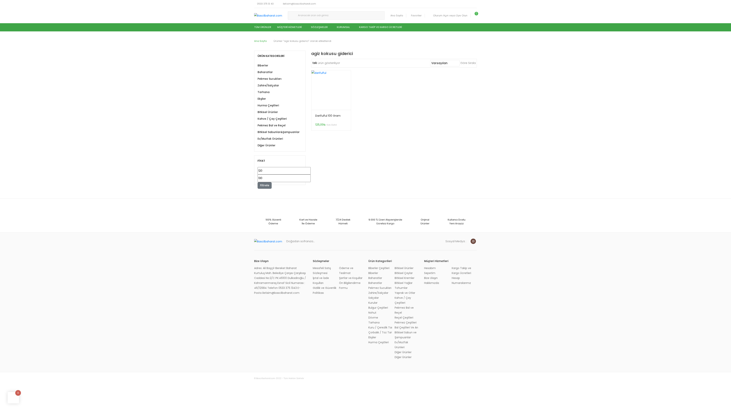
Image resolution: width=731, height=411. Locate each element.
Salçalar (373, 298)
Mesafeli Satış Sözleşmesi (322, 270)
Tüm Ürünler (262, 27)
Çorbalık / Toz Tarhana (380, 332)
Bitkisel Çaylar (404, 273)
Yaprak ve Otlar (405, 293)
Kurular (372, 303)
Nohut (372, 313)
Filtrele (264, 185)
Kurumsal (343, 27)
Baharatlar (265, 72)
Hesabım (430, 268)
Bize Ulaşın (431, 278)
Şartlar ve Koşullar (350, 278)
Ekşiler (262, 99)
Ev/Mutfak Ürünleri (270, 139)
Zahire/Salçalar (268, 85)
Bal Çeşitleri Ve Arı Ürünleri (406, 327)
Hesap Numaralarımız (461, 280)
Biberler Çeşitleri (378, 268)
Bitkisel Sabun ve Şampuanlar (406, 335)
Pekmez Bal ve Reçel (272, 125)
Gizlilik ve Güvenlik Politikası (324, 290)
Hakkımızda (431, 283)
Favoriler (416, 15)
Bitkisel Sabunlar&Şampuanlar (279, 132)
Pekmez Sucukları (270, 79)
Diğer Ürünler (266, 145)
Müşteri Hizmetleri (289, 27)
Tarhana (264, 92)
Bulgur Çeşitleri (378, 308)
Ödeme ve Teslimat (346, 270)
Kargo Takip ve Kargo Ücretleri (380, 27)
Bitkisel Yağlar (404, 283)
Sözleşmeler (319, 27)
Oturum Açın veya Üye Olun (450, 15)
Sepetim (429, 273)
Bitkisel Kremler (404, 278)
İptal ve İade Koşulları (321, 280)
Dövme (373, 317)
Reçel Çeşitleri (404, 317)
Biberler (263, 65)
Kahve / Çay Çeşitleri (272, 119)
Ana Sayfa (396, 15)
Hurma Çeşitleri (268, 105)
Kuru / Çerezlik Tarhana (380, 327)
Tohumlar (401, 288)
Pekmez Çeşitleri (406, 322)
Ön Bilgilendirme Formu (350, 285)
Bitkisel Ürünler (268, 112)
